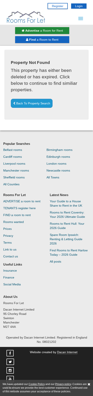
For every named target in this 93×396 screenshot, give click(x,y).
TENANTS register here (19, 208)
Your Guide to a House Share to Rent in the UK (66, 203)
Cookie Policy (37, 384)
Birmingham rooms (59, 150)
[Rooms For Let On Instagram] (10, 370)
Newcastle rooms (58, 170)
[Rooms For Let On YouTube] (10, 379)
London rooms (56, 163)
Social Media (12, 284)
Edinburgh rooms (58, 156)
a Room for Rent (44, 30)
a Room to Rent (43, 39)
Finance (8, 277)
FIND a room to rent (17, 215)
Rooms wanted (13, 222)
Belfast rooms (12, 150)
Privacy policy (63, 384)
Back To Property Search (32, 103)
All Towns (52, 177)
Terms (7, 242)
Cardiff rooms (12, 156)
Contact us (10, 256)
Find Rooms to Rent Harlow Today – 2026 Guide (69, 252)
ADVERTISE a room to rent (21, 201)
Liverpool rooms (14, 163)
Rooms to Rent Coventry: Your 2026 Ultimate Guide (67, 214)
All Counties (11, 184)
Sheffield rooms (14, 177)
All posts (55, 261)
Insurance (10, 270)
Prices (7, 228)
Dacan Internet (67, 352)
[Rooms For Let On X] (10, 362)
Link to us (9, 249)
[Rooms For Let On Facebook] (10, 353)
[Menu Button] (80, 18)
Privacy (8, 235)
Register (57, 6)
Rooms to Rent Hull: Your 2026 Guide (67, 226)
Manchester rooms (16, 170)
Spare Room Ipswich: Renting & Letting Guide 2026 (66, 239)
